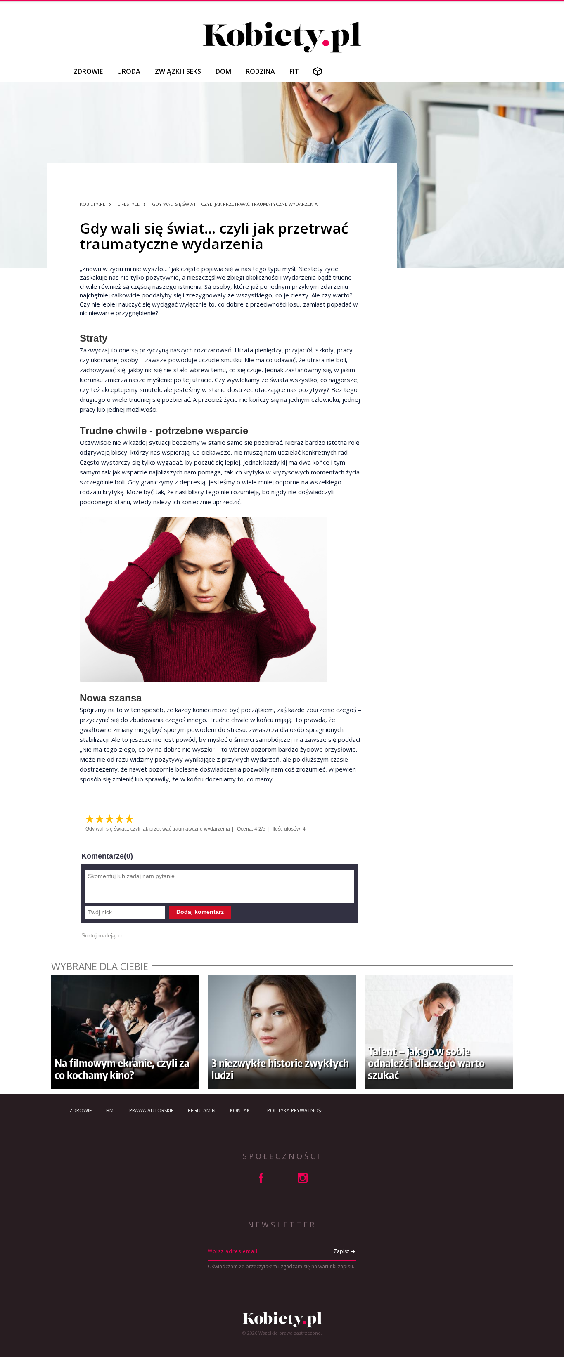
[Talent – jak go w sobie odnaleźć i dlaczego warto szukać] (438, 1032)
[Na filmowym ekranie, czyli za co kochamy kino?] (125, 1032)
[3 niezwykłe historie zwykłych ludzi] (281, 1032)
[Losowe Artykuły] (317, 71)
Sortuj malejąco (101, 935)
